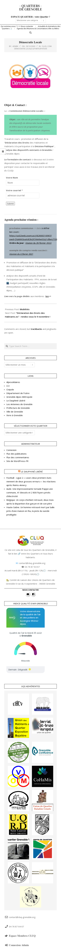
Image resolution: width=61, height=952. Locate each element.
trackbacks (36, 329)
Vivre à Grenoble (14, 415)
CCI (8, 385)
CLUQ (44, 46)
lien (47, 296)
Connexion (11, 450)
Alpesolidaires (13, 382)
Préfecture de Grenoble (18, 407)
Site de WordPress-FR (17, 461)
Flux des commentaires (17, 457)
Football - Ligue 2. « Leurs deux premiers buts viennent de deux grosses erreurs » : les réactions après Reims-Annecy (31, 481)
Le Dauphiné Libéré (15, 400)
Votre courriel (13, 190)
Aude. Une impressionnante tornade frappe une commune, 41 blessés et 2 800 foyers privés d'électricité (29, 492)
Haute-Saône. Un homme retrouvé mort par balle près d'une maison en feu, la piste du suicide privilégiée (30, 511)
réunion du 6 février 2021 (21, 254)
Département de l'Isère (18, 393)
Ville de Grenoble (14, 411)
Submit (10, 203)
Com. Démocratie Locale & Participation (33, 47)
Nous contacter (30, 590)
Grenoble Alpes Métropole (19, 396)
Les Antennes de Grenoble (19, 404)
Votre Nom (12, 177)
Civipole (10, 389)
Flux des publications (16, 453)
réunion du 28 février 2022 (38, 243)
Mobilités (25, 309)
